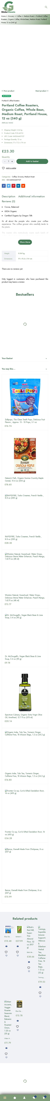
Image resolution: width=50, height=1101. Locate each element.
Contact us (20, 490)
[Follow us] (29, 460)
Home (3, 16)
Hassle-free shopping (25, 394)
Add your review (7, 119)
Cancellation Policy (27, 485)
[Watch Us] (24, 460)
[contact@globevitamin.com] (33, 460)
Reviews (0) (8, 197)
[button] (46, 27)
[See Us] (20, 460)
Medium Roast (29, 16)
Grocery (11, 16)
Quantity (6, 153)
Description (8, 192)
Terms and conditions (30, 479)
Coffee (19, 16)
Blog (29, 490)
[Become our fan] (16, 460)
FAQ (40, 485)
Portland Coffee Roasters (10, 96)
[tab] (8, 192)
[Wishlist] (9, 164)
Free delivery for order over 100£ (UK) (25, 428)
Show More (25, 238)
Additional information (31, 192)
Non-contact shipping (25, 411)
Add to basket (32, 157)
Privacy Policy (13, 479)
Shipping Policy (11, 485)
